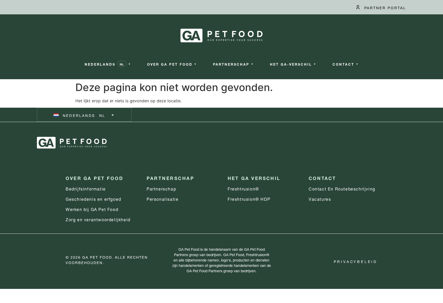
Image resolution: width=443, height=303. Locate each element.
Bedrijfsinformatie (86, 188)
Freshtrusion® (243, 188)
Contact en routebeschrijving (342, 188)
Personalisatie (162, 199)
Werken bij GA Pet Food (92, 209)
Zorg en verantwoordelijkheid (98, 219)
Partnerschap (161, 188)
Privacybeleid (355, 261)
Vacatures (320, 199)
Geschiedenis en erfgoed (93, 199)
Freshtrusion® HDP (249, 199)
